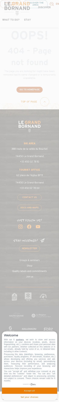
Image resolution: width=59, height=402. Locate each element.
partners (20, 339)
